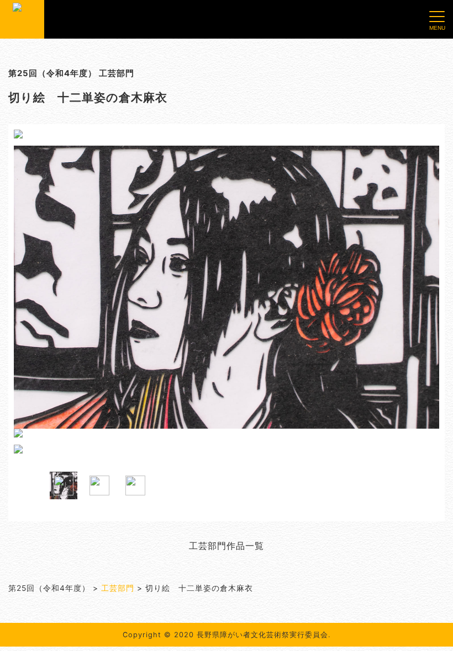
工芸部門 (117, 588)
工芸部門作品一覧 (226, 545)
